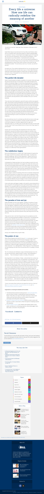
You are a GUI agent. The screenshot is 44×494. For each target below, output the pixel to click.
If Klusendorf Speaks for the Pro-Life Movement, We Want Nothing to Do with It (12, 352)
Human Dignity (22, 7)
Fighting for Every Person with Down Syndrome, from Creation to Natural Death (12, 355)
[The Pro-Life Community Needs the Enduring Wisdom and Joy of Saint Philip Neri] (18, 421)
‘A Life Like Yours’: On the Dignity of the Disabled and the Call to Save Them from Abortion (12, 370)
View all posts (7, 342)
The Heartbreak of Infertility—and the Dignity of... (25, 410)
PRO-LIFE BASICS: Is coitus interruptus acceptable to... (24, 465)
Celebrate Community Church (18, 225)
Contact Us (19, 492)
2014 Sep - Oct (18, 21)
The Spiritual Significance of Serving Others (24, 432)
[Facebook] (20, 485)
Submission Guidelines (33, 492)
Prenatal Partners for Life (24, 285)
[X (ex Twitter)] (23, 485)
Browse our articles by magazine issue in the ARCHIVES (13, 437)
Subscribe (14, 492)
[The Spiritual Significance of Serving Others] (18, 432)
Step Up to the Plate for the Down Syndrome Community (25, 416)
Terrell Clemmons (25, 21)
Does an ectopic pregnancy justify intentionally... (25, 475)
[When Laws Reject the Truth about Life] (18, 427)
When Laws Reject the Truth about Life (25, 427)
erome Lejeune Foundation (12, 285)
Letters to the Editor (24, 492)
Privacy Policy (39, 492)
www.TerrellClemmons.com (18, 338)
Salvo (26, 238)
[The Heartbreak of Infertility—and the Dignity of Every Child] (18, 410)
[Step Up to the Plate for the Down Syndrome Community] (18, 415)
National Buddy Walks (32, 292)
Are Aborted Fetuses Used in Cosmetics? (25, 470)
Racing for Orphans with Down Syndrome (15, 300)
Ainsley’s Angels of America (12, 304)
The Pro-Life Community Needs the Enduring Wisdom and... (24, 422)
